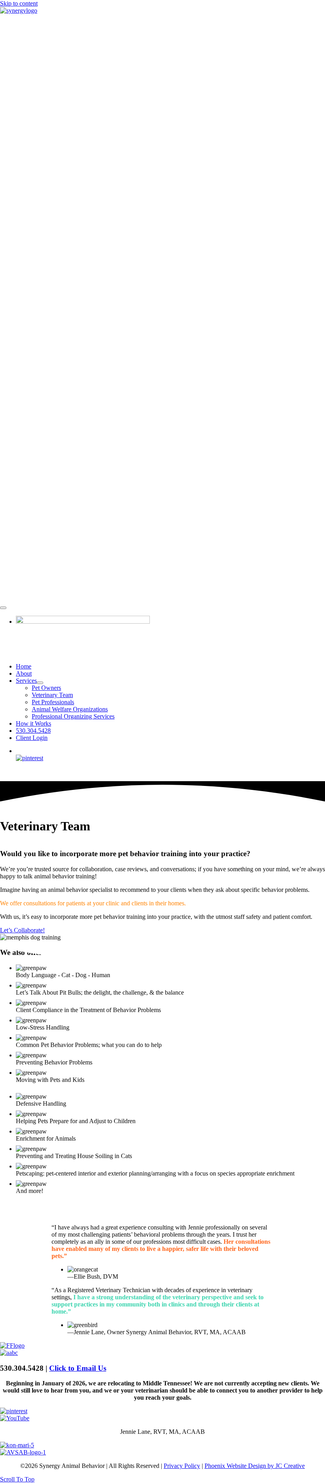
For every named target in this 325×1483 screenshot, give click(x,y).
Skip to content (19, 3)
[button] (17, 1479)
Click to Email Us (77, 1368)
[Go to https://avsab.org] (162, 1452)
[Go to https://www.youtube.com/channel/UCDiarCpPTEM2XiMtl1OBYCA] (162, 1418)
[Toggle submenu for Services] (40, 683)
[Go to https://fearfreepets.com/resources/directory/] (162, 1345)
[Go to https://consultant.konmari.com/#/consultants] (162, 1445)
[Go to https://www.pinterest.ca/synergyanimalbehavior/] (162, 1411)
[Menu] (3, 608)
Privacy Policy (182, 1465)
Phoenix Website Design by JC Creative (255, 1465)
